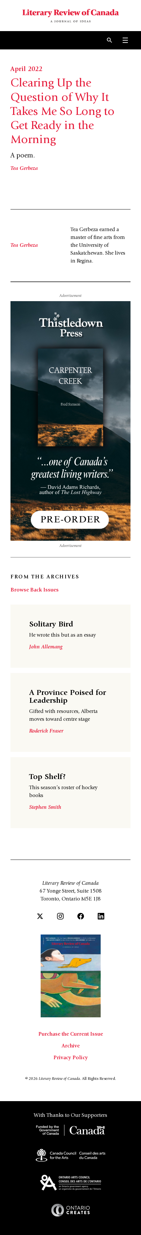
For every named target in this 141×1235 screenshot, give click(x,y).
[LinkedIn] (101, 916)
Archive (71, 1046)
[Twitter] (40, 916)
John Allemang (46, 647)
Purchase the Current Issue (70, 1034)
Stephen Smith (45, 807)
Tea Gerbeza (24, 168)
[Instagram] (60, 916)
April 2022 (26, 69)
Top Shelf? (47, 777)
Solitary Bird (51, 625)
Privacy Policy (70, 1058)
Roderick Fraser (46, 731)
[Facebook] (80, 916)
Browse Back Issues (34, 590)
